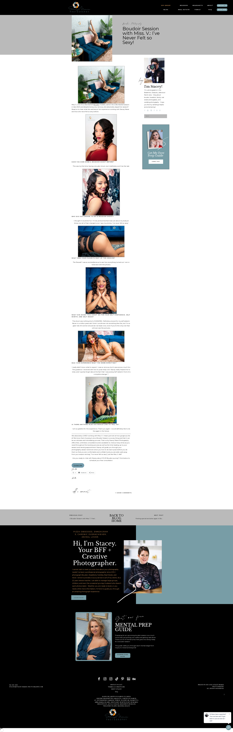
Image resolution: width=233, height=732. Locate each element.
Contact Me (78, 465)
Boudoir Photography (132, 24)
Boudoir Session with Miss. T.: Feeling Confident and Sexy (91, 518)
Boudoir (96, 105)
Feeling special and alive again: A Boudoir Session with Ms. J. (157, 518)
